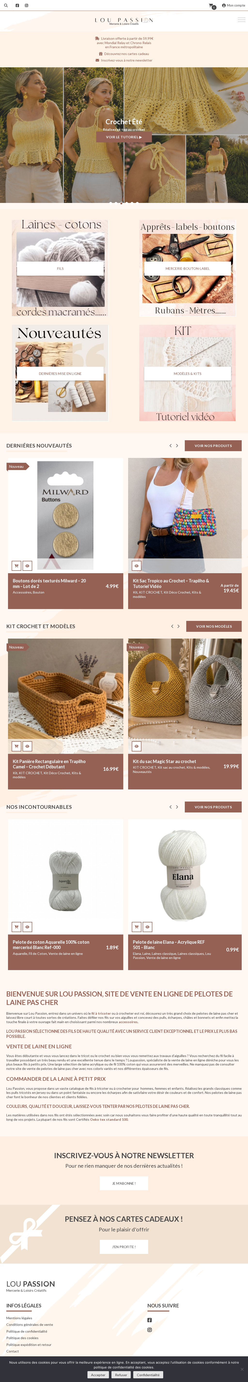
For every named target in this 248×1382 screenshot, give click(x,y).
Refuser (121, 1375)
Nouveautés (167, 602)
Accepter (98, 1375)
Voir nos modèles (214, 626)
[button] (241, 19)
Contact (12, 1351)
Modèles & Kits (188, 373)
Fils (60, 269)
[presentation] (171, 446)
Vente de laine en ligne (43, 958)
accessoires (128, 1022)
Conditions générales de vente (29, 1324)
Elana (17, 953)
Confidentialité (148, 1375)
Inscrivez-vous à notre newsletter (126, 60)
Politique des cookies (22, 1338)
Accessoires (142, 598)
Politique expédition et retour (28, 1345)
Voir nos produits (213, 446)
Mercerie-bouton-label (188, 269)
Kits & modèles (77, 767)
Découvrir (124, 141)
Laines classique (44, 953)
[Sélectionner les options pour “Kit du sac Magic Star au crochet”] (16, 746)
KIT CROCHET (30, 592)
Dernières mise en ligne (60, 373)
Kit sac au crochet (51, 767)
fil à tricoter (101, 1013)
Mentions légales (19, 1318)
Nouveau (136, 466)
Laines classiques (71, 953)
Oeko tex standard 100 (109, 1119)
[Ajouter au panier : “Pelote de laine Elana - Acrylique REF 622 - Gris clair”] (137, 927)
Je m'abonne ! (124, 1183)
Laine (26, 953)
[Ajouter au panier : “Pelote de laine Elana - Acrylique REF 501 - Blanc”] (16, 927)
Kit (15, 592)
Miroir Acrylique (145, 602)
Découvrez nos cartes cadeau (126, 54)
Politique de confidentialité (26, 1331)
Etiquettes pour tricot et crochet (178, 598)
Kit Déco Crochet (57, 592)
